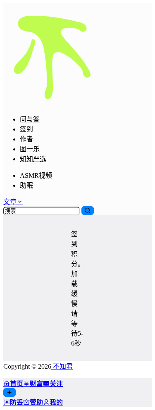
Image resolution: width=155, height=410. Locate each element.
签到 (26, 129)
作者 (26, 139)
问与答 (30, 119)
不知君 (62, 366)
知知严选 (33, 158)
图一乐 (30, 149)
